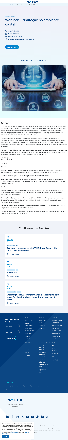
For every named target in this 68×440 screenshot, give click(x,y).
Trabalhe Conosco (57, 360)
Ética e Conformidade (29, 324)
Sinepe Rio (12, 272)
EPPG (60, 386)
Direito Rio (25, 386)
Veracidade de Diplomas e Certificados (42, 354)
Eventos (12, 4)
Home (6, 4)
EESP (47, 386)
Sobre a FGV (28, 320)
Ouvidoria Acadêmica (55, 349)
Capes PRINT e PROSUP (56, 337)
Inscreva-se (11, 47)
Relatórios (28, 333)
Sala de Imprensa (56, 357)
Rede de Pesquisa (57, 325)
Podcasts (27, 355)
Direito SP (32, 386)
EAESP (38, 386)
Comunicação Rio (11, 386)
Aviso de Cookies (14, 432)
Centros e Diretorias (27, 337)
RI (6, 389)
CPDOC (19, 386)
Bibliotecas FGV (56, 333)
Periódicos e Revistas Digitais (56, 329)
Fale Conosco (56, 346)
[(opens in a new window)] (7, 417)
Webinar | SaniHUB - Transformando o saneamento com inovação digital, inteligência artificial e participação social (33, 297)
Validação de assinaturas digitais (42, 370)
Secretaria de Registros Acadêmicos (42, 347)
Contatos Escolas (57, 354)
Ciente (5, 436)
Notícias (27, 346)
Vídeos (27, 352)
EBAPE (43, 386)
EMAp (51, 386)
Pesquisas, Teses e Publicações (57, 321)
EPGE (56, 386)
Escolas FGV (42, 325)
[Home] (33, 1)
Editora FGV (42, 328)
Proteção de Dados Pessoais (29, 329)
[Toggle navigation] (42, 2)
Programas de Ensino (42, 321)
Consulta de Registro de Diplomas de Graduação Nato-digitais (43, 362)
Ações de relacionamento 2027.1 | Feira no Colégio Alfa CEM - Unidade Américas (32, 249)
